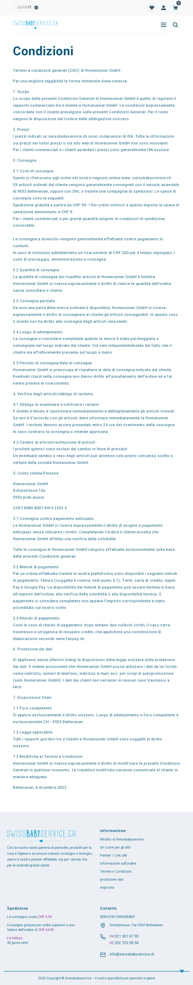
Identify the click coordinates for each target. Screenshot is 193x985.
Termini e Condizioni (115, 871)
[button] (175, 8)
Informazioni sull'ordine (118, 863)
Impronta (107, 887)
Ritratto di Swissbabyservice (122, 839)
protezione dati (111, 879)
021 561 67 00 (127, 936)
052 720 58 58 (127, 943)
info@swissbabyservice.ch (132, 954)
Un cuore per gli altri (115, 847)
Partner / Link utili (113, 855)
